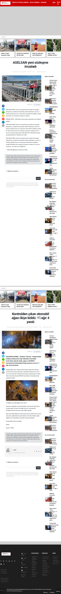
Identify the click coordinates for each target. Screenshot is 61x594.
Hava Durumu (45, 556)
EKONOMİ (43, 2)
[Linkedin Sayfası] (13, 561)
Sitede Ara (55, 556)
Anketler (55, 558)
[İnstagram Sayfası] (7, 561)
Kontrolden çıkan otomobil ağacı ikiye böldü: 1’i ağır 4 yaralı (53, 231)
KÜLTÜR (34, 569)
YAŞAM (34, 567)
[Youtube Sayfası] (10, 561)
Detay (46, 592)
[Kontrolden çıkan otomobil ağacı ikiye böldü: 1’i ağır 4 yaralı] (21, 339)
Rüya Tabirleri (56, 562)
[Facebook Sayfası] (1, 561)
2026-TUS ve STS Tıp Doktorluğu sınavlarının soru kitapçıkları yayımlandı (52, 122)
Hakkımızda (4, 569)
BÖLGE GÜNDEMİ (34, 2)
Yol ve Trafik (45, 558)
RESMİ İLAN (35, 573)
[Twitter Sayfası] (4, 561)
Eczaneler (44, 563)
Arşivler (25, 567)
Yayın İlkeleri (4, 571)
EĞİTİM (34, 576)
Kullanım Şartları (5, 578)
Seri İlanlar (45, 570)
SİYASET (34, 574)
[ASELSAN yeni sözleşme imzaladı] (21, 88)
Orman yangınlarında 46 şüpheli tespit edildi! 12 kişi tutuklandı (53, 172)
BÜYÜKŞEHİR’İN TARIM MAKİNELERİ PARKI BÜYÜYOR (53, 110)
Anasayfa (3, 36)
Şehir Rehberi (45, 572)
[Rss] (15, 561)
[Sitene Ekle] (4, 564)
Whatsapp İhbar (4, 580)
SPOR (33, 571)
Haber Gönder (4, 581)
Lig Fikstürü (45, 565)
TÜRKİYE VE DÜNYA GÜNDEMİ (20, 2)
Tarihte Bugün (45, 566)
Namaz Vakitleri (44, 561)
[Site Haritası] (2, 564)
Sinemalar (44, 568)
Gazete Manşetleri (45, 574)
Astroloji (55, 563)
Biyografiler (56, 560)
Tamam (52, 592)
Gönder (38, 178)
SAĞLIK (34, 566)
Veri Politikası (4, 573)
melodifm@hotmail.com (19, 452)
